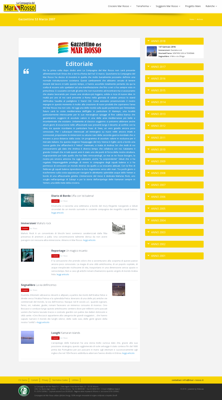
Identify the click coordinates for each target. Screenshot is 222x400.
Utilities (75, 380)
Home (191, 19)
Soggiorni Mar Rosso (167, 6)
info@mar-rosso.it (193, 380)
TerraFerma (142, 6)
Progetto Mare (193, 6)
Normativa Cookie (60, 380)
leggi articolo (57, 212)
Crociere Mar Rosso (118, 6)
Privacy (45, 380)
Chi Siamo (22, 380)
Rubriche (210, 6)
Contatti (34, 380)
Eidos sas (200, 389)
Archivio (200, 19)
